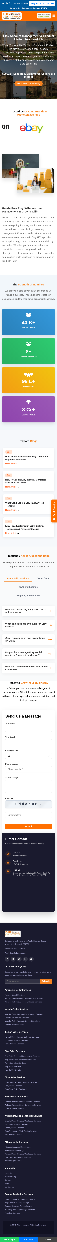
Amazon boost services (15, 995)
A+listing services (12, 1213)
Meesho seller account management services (24, 1014)
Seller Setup (43, 578)
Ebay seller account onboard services (21, 1082)
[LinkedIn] (25, 959)
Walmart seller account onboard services (22, 1102)
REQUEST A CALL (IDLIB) (42, 4)
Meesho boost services (14, 1024)
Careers (8, 1180)
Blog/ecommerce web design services (21, 1131)
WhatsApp (9, 1239)
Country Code (11, 751)
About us (8, 1173)
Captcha (9, 798)
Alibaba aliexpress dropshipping (18, 1147)
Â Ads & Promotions (18, 578)
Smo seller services (13, 1135)
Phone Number (12, 764)
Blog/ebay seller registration (17, 1089)
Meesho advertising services (17, 1018)
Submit (29, 826)
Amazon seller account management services (24, 998)
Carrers (47, 1239)
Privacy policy (10, 1176)
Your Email (10, 737)
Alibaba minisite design (14, 1150)
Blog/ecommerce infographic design (20, 1199)
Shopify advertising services (16, 1124)
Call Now (28, 1239)
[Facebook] (7, 959)
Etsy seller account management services (22, 1056)
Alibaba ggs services (14, 1161)
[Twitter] (13, 959)
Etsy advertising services (15, 1063)
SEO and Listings (28, 587)
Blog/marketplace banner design (18, 1206)
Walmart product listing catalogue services (23, 1105)
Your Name (10, 723)
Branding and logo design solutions (20, 1209)
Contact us (9, 1187)
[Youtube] (31, 959)
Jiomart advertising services (16, 1040)
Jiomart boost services (14, 1044)
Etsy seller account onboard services (20, 1060)
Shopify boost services (14, 1128)
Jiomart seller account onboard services (22, 1037)
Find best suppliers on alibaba (18, 1157)
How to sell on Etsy (13, 1070)
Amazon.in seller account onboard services (23, 1002)
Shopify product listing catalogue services (23, 1121)
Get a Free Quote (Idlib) (28, 83)
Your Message (11, 778)
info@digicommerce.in (22, 864)
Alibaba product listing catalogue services (23, 1154)
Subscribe (46, 981)
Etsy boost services (13, 1066)
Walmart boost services (15, 1108)
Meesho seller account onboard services (22, 1021)
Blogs (7, 1183)
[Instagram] (19, 959)
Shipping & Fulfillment (28, 595)
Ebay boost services (13, 1086)
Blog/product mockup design (17, 1203)
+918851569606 (20, 855)
